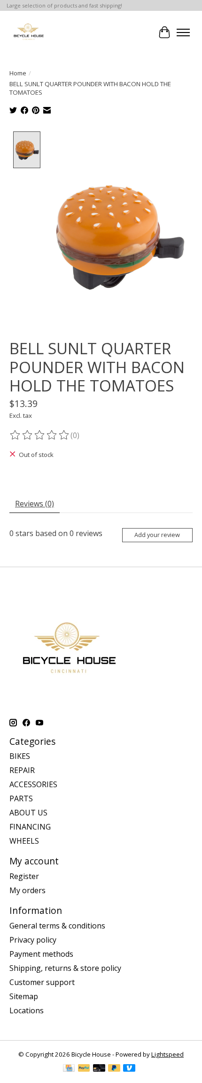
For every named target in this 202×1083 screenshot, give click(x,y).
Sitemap (23, 996)
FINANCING (30, 827)
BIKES (19, 756)
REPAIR (22, 770)
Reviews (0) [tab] (34, 503)
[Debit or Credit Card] (99, 1069)
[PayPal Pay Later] (114, 1069)
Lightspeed (167, 1054)
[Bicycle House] (28, 32)
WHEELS (24, 841)
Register (24, 876)
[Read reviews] (39, 435)
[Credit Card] (69, 1069)
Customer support (42, 982)
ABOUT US (28, 812)
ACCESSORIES (33, 784)
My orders (27, 890)
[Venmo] (129, 1069)
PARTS (21, 798)
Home (17, 73)
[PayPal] (84, 1069)
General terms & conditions (57, 925)
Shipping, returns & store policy (65, 968)
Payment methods (41, 954)
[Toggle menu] (183, 32)
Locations (26, 1010)
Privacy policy (32, 940)
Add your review (157, 534)
